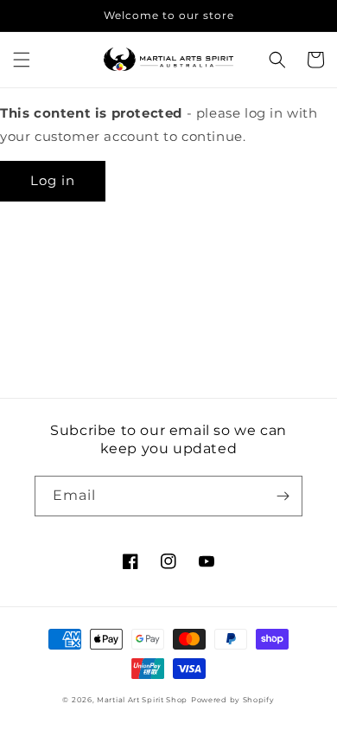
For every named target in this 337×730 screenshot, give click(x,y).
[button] (22, 60)
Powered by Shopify (233, 699)
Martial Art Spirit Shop (142, 699)
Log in (52, 180)
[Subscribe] (283, 496)
